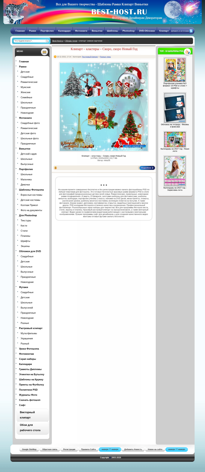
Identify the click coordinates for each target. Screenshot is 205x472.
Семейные (26, 97)
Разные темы (105, 57)
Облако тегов (71, 41)
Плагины (25, 235)
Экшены (25, 246)
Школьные (26, 102)
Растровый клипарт (30, 328)
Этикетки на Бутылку (31, 374)
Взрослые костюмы (31, 194)
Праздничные (28, 107)
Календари (64, 30)
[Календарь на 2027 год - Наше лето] (174, 146)
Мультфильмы (29, 333)
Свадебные (27, 76)
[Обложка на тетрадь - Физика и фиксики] (174, 122)
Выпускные (27, 164)
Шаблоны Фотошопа (31, 189)
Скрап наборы (27, 359)
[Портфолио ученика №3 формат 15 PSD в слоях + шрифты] (174, 81)
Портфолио (47, 30)
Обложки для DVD (30, 251)
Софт (22, 405)
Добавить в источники (180, 31)
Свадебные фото (30, 123)
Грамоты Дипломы (30, 369)
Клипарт (164, 30)
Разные (25, 323)
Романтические (29, 82)
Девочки (25, 184)
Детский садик (29, 153)
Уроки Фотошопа (29, 348)
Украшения (27, 338)
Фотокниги (81, 30)
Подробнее (146, 168)
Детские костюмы (30, 200)
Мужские (26, 87)
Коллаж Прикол (29, 205)
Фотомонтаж (26, 353)
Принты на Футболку (31, 384)
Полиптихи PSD (28, 389)
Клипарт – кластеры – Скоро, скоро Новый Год (104, 49)
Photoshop (129, 30)
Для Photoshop (28, 215)
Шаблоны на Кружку (31, 379)
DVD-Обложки (147, 30)
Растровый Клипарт (90, 57)
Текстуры (26, 220)
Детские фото (28, 133)
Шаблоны (112, 30)
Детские (25, 71)
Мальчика (26, 179)
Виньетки (97, 30)
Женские (25, 92)
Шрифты (25, 241)
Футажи (23, 287)
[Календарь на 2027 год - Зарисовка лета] (174, 185)
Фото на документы (31, 210)
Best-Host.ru (57, 41)
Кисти (24, 225)
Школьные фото (30, 138)
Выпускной (27, 307)
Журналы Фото (28, 394)
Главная (20, 30)
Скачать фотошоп (29, 400)
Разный (25, 343)
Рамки (32, 30)
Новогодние (27, 112)
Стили (24, 230)
